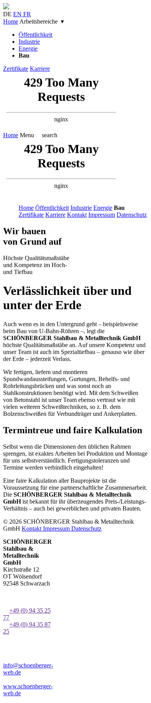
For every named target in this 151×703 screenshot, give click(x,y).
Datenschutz (132, 214)
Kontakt (77, 214)
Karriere (40, 68)
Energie (28, 48)
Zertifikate (15, 68)
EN (18, 14)
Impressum (101, 214)
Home (10, 21)
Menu (27, 135)
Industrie (29, 41)
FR (27, 14)
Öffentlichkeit (35, 34)
